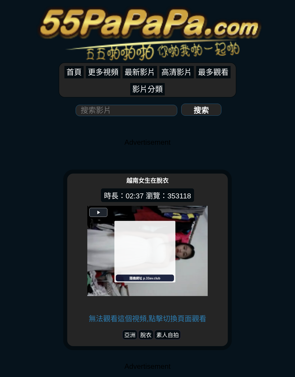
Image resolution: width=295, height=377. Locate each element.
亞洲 (129, 335)
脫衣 (146, 335)
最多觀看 (213, 72)
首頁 (74, 72)
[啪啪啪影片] (148, 30)
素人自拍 (167, 335)
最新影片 (140, 72)
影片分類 (147, 89)
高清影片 (176, 72)
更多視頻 (103, 72)
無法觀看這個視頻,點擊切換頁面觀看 (147, 319)
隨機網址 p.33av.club (144, 278)
